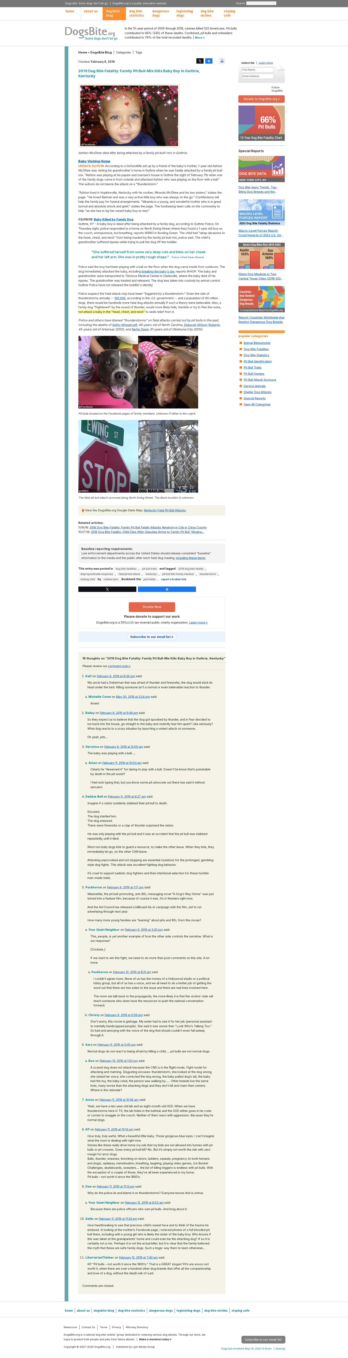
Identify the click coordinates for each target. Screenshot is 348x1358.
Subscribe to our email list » (151, 637)
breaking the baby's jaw (158, 271)
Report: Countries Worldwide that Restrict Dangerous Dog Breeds (261, 319)
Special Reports (255, 398)
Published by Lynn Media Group (135, 1346)
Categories (123, 52)
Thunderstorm (208, 574)
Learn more (266, 62)
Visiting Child (87, 579)
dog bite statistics (136, 13)
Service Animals (255, 386)
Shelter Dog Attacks (257, 392)
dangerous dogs (160, 13)
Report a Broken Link (173, 579)
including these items (190, 558)
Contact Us (88, 1327)
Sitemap (280, 1348)
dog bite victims (207, 13)
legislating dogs (184, 13)
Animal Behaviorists (257, 343)
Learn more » (198, 622)
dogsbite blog (113, 13)
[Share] (208, 60)
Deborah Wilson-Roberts (202, 325)
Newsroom (70, 1327)
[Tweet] (200, 60)
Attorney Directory (137, 1327)
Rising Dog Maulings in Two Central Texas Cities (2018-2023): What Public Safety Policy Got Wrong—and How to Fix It (261, 276)
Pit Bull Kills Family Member (178, 574)
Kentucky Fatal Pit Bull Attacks (165, 510)
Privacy (116, 1327)
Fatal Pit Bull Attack (129, 574)
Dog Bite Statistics (256, 355)
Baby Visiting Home (94, 161)
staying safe (229, 13)
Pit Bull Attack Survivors (260, 380)
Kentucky (151, 574)
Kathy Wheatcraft (124, 325)
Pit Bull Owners (254, 374)
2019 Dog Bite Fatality (190, 568)
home (70, 11)
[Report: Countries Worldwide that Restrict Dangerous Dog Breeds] (261, 300)
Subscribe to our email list (263, 1339)
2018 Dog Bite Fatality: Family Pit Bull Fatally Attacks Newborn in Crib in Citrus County (148, 527)
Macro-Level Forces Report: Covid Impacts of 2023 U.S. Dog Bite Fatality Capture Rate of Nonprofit (260, 233)
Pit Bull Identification (258, 361)
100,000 (120, 298)
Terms (104, 1327)
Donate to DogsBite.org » (261, 99)
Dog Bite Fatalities (126, 568)
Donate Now (152, 607)
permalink (149, 579)
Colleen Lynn (111, 579)
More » (200, 37)
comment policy (119, 666)
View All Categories (257, 404)
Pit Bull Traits (149, 568)
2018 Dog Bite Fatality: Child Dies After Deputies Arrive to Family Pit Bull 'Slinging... (147, 532)
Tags (138, 52)
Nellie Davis (140, 329)
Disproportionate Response (96, 574)
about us (91, 11)
